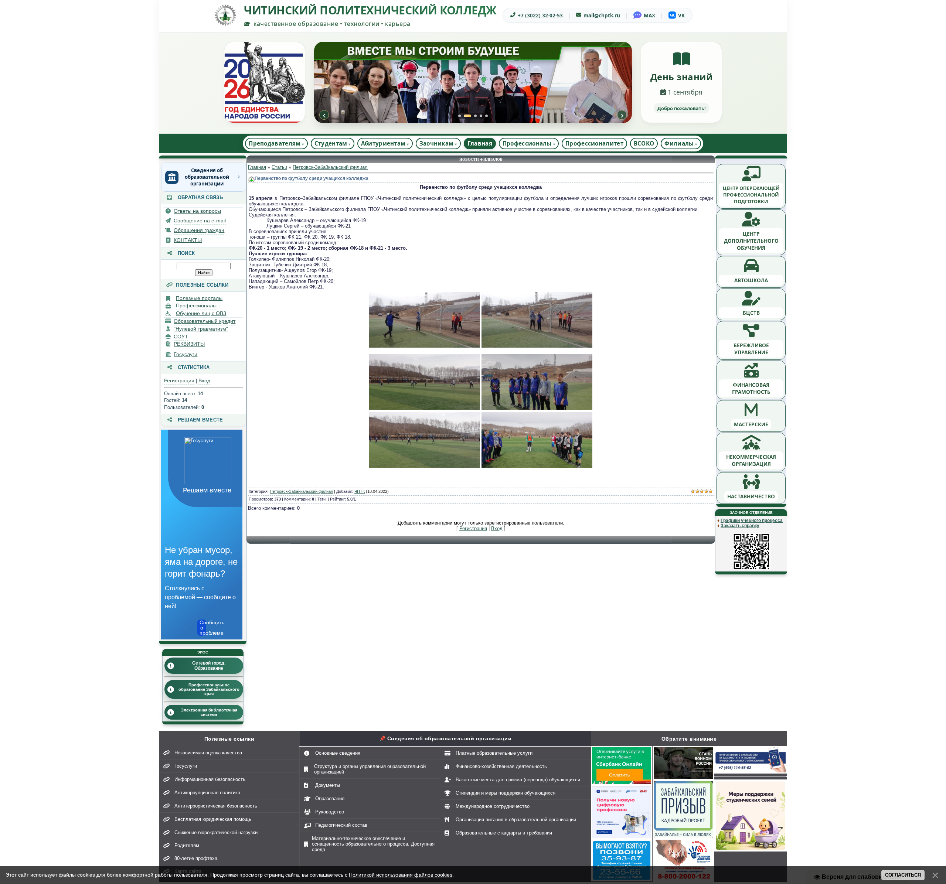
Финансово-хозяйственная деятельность (501, 766)
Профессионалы (196, 305)
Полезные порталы (199, 298)
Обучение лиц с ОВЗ (201, 313)
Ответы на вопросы (197, 211)
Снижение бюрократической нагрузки (216, 832)
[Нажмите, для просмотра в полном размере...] (424, 346)
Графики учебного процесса (752, 520)
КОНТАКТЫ (188, 240)
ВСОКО (644, 143)
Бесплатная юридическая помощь (212, 819)
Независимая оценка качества (208, 752)
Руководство (329, 812)
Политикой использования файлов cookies (400, 875)
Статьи (279, 167)
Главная (479, 143)
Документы (327, 785)
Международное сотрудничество (493, 806)
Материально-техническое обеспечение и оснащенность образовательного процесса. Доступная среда (373, 844)
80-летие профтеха (195, 858)
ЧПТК (359, 491)
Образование (329, 798)
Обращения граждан (199, 230)
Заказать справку (740, 525)
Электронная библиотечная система (209, 712)
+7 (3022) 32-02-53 (540, 15)
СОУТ (181, 336)
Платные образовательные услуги (494, 753)
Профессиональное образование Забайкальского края (208, 689)
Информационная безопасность (209, 779)
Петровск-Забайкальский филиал (330, 167)
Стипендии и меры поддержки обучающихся (505, 793)
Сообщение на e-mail (200, 220)
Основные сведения (337, 753)
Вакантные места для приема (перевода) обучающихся (518, 779)
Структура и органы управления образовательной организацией (370, 769)
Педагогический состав (341, 825)
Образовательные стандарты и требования (504, 833)
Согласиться (903, 875)
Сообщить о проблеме (203, 628)
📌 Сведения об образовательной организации (445, 738)
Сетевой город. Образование (208, 666)
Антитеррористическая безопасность (215, 806)
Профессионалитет (594, 143)
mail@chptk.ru (601, 15)
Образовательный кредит (204, 321)
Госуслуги (185, 354)
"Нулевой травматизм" (201, 329)
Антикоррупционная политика (207, 792)
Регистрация (179, 380)
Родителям (186, 845)
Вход (204, 380)
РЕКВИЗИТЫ (189, 344)
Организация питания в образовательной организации (516, 819)
